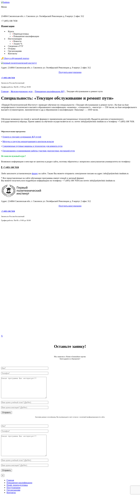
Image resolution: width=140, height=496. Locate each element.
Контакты (11, 492)
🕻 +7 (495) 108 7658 (10, 167)
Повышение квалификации (19, 483)
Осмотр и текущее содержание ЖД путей (21, 137)
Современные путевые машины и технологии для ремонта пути (32, 146)
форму (35, 173)
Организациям (13, 490)
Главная (4, 91)
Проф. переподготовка (17, 485)
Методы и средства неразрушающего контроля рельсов (28, 141)
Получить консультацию (70, 72)
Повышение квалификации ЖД (49, 91)
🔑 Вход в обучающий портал (15, 58)
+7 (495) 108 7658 (8, 78)
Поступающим (13, 487)
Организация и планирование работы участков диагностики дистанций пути (38, 151)
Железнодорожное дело (22, 91)
